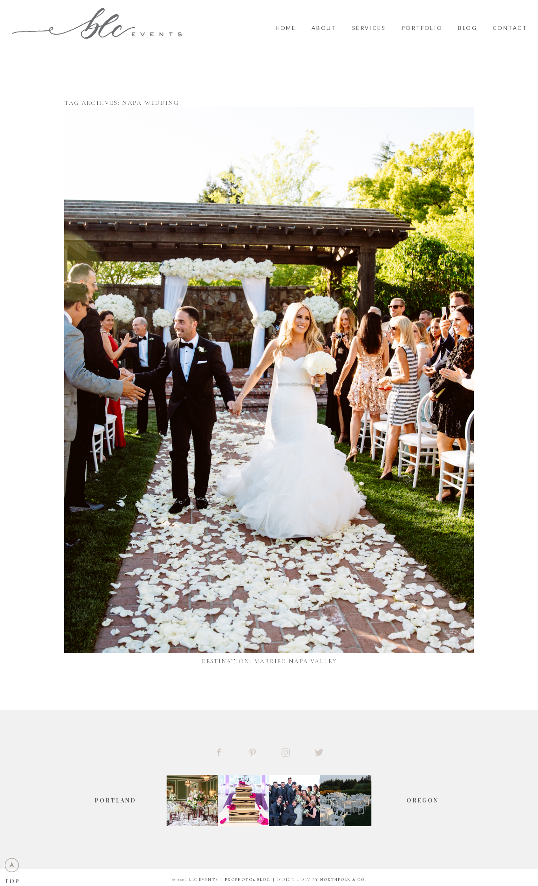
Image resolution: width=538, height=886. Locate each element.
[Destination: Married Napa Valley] (269, 380)
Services (369, 28)
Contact (510, 28)
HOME (286, 28)
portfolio (421, 28)
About (324, 28)
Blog (467, 28)
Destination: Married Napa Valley (269, 661)
